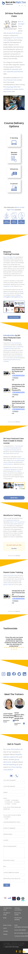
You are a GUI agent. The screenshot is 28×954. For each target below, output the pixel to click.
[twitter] (19, 673)
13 (11, 649)
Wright (8, 717)
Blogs (4, 918)
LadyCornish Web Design (12, 947)
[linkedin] (24, 951)
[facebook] (16, 951)
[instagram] (20, 951)
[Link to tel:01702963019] (17, 776)
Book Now (14, 498)
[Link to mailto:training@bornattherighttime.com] (11, 776)
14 (13, 649)
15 (14, 649)
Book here (18, 421)
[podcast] (9, 673)
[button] (8, 721)
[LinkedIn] (24, 673)
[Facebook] (14, 672)
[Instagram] (3, 673)
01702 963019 (22, 930)
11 (21, 647)
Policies (5, 934)
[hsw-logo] (14, 897)
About (5, 928)
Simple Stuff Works (13, 33)
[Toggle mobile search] (22, 5)
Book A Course (7, 925)
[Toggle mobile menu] (25, 5)
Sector (5, 798)
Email (14, 531)
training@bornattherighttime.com (13, 297)
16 (16, 649)
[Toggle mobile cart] (19, 5)
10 (19, 647)
